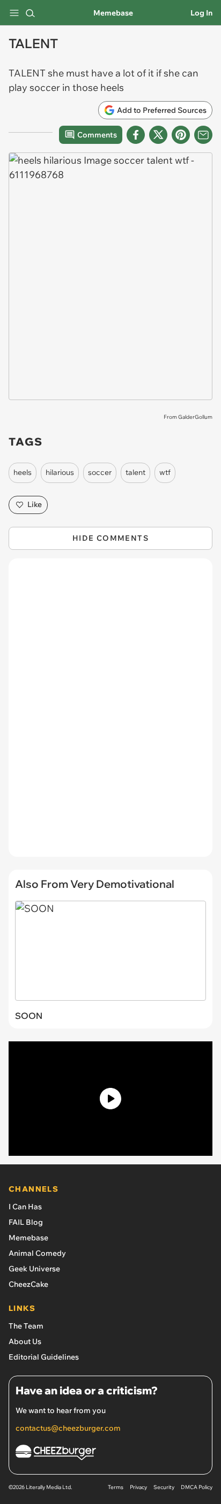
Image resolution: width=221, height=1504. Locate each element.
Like (34, 504)
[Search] (30, 12)
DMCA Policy (196, 1487)
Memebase (113, 13)
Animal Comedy (37, 1253)
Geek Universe (34, 1268)
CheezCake (28, 1284)
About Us (25, 1341)
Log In (201, 13)
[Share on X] (158, 135)
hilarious (60, 472)
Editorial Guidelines (44, 1357)
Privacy (138, 1487)
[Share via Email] (203, 135)
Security (163, 1487)
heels (22, 472)
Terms (115, 1487)
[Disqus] (110, 713)
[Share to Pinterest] (181, 135)
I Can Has (25, 1206)
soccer (100, 472)
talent (135, 472)
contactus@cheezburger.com (68, 1428)
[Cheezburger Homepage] (110, 1454)
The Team (26, 1326)
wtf (165, 472)
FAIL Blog (26, 1222)
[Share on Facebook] (136, 135)
